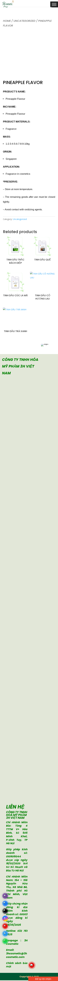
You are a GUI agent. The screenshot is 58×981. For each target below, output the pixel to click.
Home (7, 21)
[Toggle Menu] (54, 4)
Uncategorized (24, 21)
